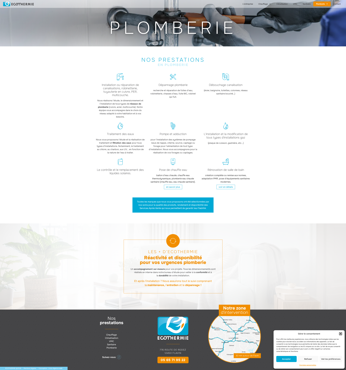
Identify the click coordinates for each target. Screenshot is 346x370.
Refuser (308, 359)
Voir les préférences (330, 359)
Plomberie (320, 4)
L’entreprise (248, 4)
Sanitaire (307, 4)
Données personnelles (307, 365)
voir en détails (226, 187)
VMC (295, 4)
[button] (340, 333)
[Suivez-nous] (119, 357)
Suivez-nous (109, 357)
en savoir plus (173, 187)
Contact (337, 4)
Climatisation (282, 4)
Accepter (286, 359)
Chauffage (263, 4)
